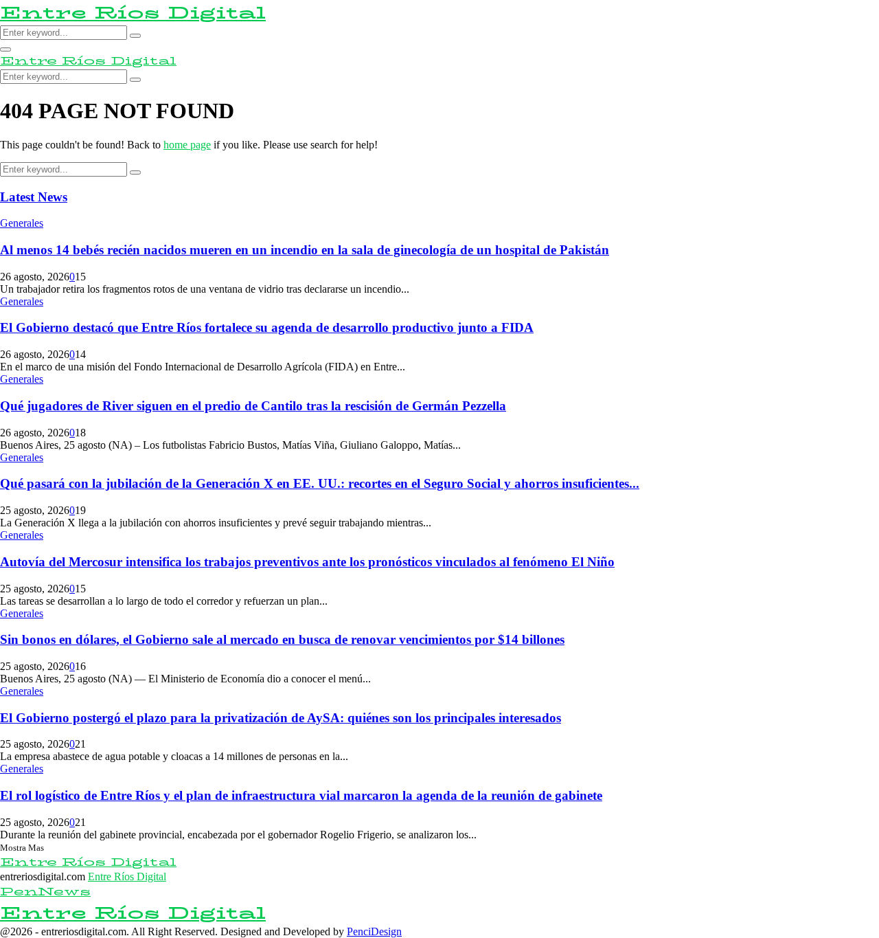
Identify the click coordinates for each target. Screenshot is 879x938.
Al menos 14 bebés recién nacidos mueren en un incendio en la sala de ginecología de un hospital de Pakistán (304, 250)
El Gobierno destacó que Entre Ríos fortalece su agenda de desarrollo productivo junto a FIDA (267, 327)
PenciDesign (374, 931)
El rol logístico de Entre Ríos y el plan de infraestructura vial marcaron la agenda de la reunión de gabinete (301, 795)
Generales (21, 223)
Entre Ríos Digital (133, 12)
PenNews (45, 891)
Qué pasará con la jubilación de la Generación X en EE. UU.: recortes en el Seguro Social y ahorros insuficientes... (319, 483)
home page (187, 144)
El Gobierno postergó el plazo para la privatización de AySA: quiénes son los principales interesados (280, 718)
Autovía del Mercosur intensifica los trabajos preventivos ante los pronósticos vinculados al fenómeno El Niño (307, 562)
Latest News (33, 197)
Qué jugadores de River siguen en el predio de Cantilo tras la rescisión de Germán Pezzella (253, 406)
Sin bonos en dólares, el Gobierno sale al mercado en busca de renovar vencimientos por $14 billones (282, 639)
